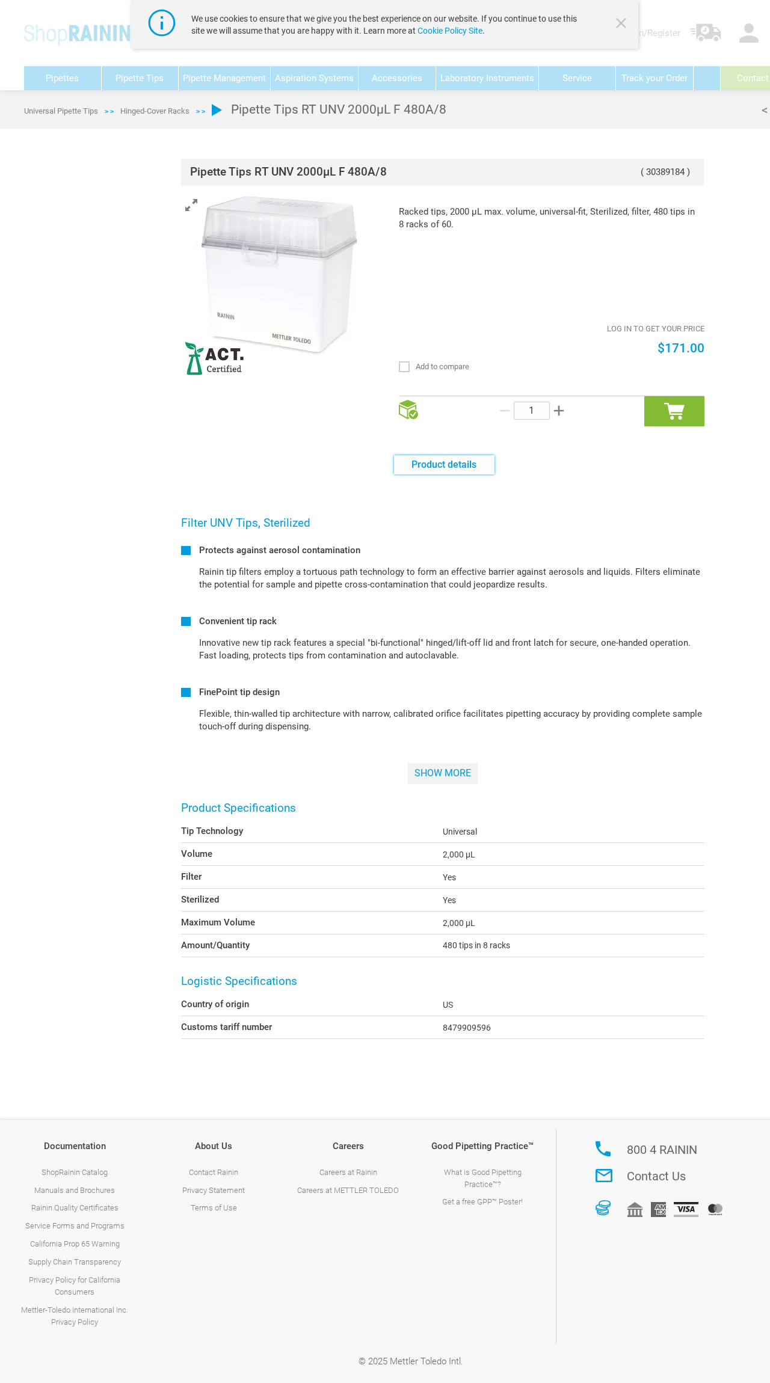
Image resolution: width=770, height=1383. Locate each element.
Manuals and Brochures (74, 1190)
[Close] (622, 24)
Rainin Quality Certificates (75, 1207)
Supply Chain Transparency (74, 1261)
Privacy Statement (213, 1190)
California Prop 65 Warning (75, 1243)
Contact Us (656, 1176)
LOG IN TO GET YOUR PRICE (655, 328)
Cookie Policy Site (449, 30)
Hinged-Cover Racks (154, 110)
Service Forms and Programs (75, 1225)
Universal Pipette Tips (61, 110)
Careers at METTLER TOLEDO (348, 1190)
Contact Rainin (213, 1172)
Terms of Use (214, 1207)
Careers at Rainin (348, 1172)
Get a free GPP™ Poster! (482, 1201)
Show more (442, 773)
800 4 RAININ (662, 1149)
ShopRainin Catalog (75, 1172)
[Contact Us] (604, 1175)
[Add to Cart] (674, 411)
